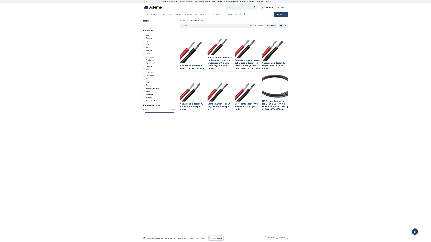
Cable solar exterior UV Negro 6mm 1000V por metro (219, 106)
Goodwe (149, 38)
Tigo (148, 85)
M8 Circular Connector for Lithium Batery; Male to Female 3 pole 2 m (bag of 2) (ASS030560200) (275, 105)
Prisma (148, 82)
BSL (147, 35)
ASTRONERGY (151, 101)
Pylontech (150, 72)
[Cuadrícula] (281, 26)
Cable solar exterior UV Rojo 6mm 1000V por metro (246, 106)
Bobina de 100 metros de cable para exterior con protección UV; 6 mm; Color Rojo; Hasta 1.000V (247, 64)
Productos (183, 20)
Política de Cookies (216, 238)
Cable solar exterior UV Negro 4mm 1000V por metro (273, 65)
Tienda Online (281, 14)
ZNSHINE (149, 94)
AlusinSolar (150, 60)
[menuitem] (146, 14)
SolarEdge (150, 57)
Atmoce (149, 97)
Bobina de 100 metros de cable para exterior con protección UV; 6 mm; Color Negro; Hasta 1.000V (220, 63)
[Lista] (285, 26)
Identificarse (281, 7)
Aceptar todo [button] (282, 237)
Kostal (148, 44)
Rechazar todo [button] (271, 237)
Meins (148, 91)
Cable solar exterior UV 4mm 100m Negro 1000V (192, 67)
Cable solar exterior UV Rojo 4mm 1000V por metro (191, 106)
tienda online (175, 2)
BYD (147, 41)
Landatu (149, 66)
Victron (149, 47)
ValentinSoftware (152, 88)
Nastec (148, 69)
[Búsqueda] (255, 7)
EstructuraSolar (152, 63)
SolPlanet (150, 76)
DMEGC (149, 54)
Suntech (149, 50)
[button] (270, 26)
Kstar (148, 79)
